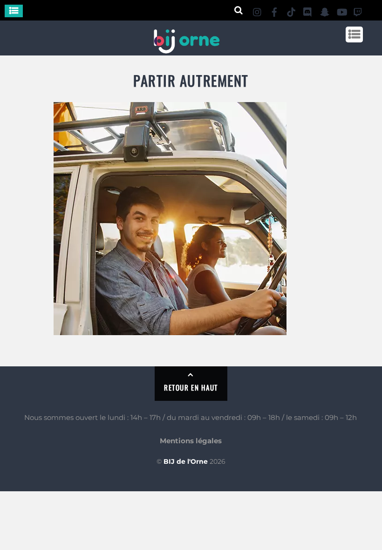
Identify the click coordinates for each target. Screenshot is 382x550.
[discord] (307, 10)
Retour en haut (191, 387)
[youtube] (341, 10)
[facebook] (274, 10)
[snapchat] (324, 10)
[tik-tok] (291, 10)
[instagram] (257, 10)
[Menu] (14, 11)
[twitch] (358, 10)
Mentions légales (191, 440)
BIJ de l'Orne (186, 461)
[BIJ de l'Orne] (186, 49)
